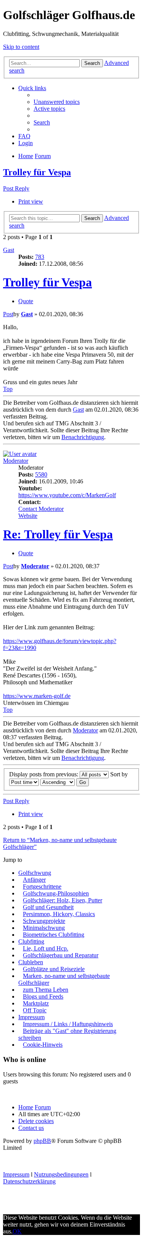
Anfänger (34, 879)
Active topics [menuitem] (49, 108)
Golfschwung (34, 873)
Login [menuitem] (25, 143)
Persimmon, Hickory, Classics (59, 914)
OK (17, 1231)
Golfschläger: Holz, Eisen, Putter (62, 900)
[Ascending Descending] (57, 782)
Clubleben (30, 962)
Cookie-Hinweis (43, 1044)
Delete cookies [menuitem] (36, 1121)
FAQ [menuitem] (24, 136)
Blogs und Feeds (43, 996)
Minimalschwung (44, 927)
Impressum (31, 1017)
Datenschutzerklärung (29, 1181)
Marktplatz (36, 1003)
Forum (43, 1107)
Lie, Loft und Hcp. (45, 948)
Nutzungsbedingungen (61, 1174)
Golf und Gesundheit (48, 907)
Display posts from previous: (44, 774)
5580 (41, 474)
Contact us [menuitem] (31, 1128)
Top (8, 389)
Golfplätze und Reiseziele (54, 969)
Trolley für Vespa (37, 172)
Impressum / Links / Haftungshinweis (68, 1024)
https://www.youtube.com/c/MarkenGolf (67, 495)
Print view (30, 201)
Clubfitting (31, 941)
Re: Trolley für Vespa (58, 534)
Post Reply (16, 188)
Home (25, 1107)
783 (39, 257)
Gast (8, 250)
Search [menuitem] (42, 122)
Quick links (32, 88)
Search (92, 63)
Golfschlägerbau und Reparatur (60, 955)
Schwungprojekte (44, 921)
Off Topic (35, 1010)
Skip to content (21, 47)
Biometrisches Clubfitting (53, 934)
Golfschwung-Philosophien (56, 893)
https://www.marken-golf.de (37, 696)
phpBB (42, 1141)
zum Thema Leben (45, 989)
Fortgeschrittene (42, 886)
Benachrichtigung (82, 437)
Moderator (15, 460)
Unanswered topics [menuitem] (57, 102)
